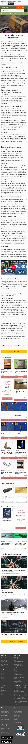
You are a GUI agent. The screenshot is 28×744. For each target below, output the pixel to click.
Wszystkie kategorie (5, 711)
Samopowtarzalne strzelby (19, 675)
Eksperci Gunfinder (18, 714)
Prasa (15, 720)
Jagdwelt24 (3, 657)
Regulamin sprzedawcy (5, 728)
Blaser (2, 674)
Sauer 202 (16, 658)
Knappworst (3, 658)
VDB (2, 662)
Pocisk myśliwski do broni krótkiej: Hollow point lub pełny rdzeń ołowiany (20, 693)
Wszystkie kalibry (4, 715)
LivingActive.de (4, 660)
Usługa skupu (17, 715)
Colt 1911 (16, 662)
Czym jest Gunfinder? (18, 712)
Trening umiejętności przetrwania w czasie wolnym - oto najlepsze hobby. (13, 613)
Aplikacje (16, 719)
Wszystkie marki (4, 709)
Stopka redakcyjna (4, 732)
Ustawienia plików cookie (6, 731)
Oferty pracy (16, 718)
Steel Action (3, 677)
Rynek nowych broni (5, 719)
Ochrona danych (4, 729)
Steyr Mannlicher (4, 675)
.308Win (2, 687)
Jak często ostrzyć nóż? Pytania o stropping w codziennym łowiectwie (20, 689)
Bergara (2, 678)
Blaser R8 (16, 657)
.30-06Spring (3, 688)
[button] (25, 7)
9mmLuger (3, 694)
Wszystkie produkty (5, 712)
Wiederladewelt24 (5, 664)
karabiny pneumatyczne (19, 677)
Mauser (2, 671)
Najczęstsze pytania (5, 733)
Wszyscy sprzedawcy (5, 714)
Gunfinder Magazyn (14, 39)
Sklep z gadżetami (17, 722)
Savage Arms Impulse (18, 665)
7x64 (2, 691)
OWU (2, 727)
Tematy (2, 716)
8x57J (2, 693)
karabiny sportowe (18, 674)
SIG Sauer (3, 673)
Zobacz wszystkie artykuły (14, 641)
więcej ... (2, 665)
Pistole (15, 678)
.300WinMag (3, 690)
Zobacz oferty (14, 351)
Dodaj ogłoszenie (20, 7)
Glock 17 (16, 660)
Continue (11, 3)
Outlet (2, 718)
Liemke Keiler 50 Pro (18, 661)
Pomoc (15, 709)
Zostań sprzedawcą (18, 711)
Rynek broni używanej (5, 720)
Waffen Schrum (4, 661)
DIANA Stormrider (18, 664)
